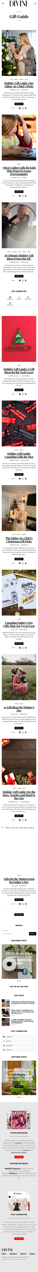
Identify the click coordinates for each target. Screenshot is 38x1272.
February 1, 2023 (15, 177)
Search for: (5, 930)
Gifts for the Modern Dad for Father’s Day (19, 880)
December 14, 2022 (14, 262)
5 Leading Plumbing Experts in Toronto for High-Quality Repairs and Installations (22, 1020)
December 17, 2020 (14, 460)
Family (19, 163)
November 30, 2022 (13, 375)
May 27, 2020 (14, 629)
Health (24, 251)
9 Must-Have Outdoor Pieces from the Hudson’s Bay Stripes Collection (23, 1002)
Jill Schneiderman (25, 375)
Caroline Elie (24, 89)
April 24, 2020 (14, 714)
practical (26, 1150)
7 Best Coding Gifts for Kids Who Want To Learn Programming (19, 171)
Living (26, 79)
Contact (23, 1254)
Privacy (32, 1254)
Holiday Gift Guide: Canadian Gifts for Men (19, 455)
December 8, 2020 (14, 544)
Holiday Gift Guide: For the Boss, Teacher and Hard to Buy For (19, 795)
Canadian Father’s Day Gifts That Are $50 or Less (19, 624)
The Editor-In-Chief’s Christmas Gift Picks (18, 539)
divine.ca (24, 177)
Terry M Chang (25, 460)
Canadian (18, 1143)
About (4, 1254)
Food (11, 79)
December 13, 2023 (14, 89)
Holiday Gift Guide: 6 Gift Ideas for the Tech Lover (19, 370)
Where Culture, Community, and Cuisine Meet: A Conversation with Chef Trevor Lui (22, 1011)
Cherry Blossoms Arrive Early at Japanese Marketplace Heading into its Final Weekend (19, 1074)
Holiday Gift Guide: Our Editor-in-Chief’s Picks (19, 84)
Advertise (13, 1254)
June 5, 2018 (14, 885)
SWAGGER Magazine (13, 1168)
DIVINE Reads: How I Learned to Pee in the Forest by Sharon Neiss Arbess (19, 958)
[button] (17, 981)
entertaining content (18, 1152)
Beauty (16, 79)
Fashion (21, 79)
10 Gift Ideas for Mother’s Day (19, 708)
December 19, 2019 (13, 801)
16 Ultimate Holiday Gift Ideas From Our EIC (19, 256)
